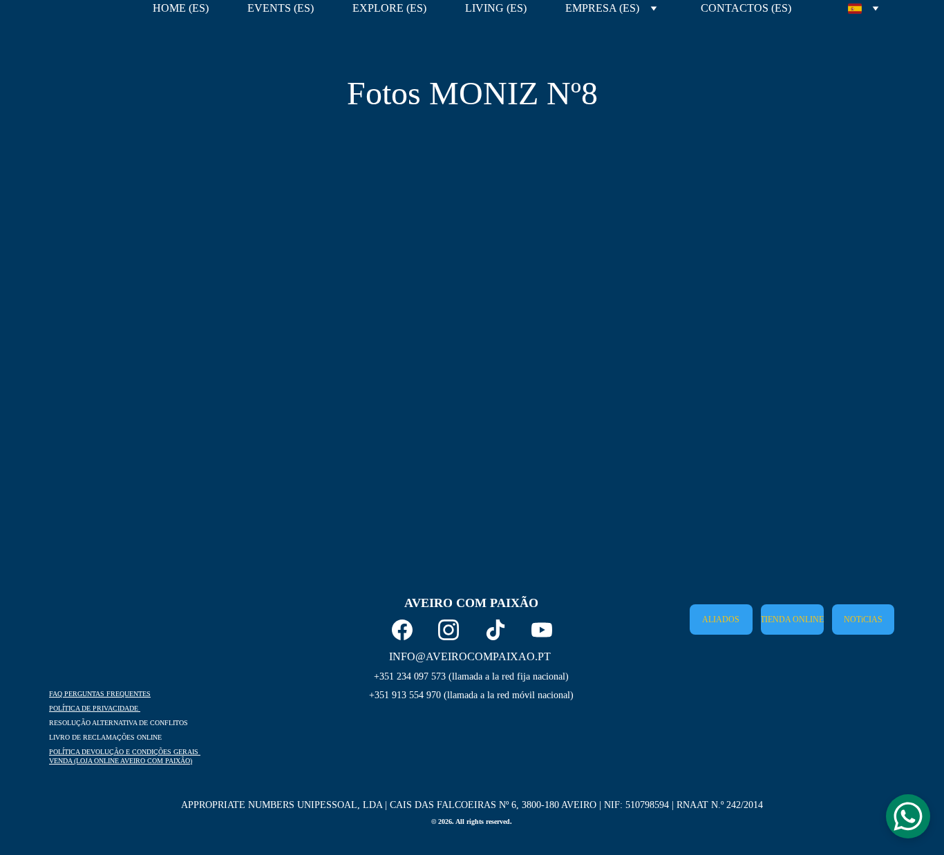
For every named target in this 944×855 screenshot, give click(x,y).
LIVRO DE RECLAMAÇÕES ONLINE (105, 737)
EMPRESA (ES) (602, 8)
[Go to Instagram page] (448, 629)
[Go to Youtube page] (541, 629)
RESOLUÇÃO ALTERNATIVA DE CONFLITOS (118, 723)
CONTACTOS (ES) (746, 8)
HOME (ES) (181, 8)
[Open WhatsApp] (908, 816)
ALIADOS (720, 619)
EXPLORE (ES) (389, 8)
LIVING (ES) (496, 8)
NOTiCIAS (863, 619)
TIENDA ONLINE (792, 619)
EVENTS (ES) (280, 8)
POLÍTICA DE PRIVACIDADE (94, 708)
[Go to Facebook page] (402, 629)
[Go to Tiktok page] (495, 629)
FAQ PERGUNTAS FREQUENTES (100, 694)
